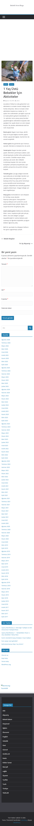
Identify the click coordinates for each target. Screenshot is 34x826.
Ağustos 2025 (6, 368)
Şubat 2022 (5, 480)
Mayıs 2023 (5, 433)
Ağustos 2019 (6, 551)
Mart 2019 (5, 564)
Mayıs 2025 (5, 377)
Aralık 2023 (5, 411)
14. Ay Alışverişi (24, 243)
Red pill (5, 767)
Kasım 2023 (5, 414)
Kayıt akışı (5, 658)
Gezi (4, 745)
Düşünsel (6, 724)
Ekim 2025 (5, 361)
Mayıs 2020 (5, 536)
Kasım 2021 (5, 489)
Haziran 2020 (6, 533)
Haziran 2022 (6, 467)
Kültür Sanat (7, 763)
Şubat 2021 (5, 517)
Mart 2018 (5, 598)
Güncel (5, 750)
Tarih (4, 784)
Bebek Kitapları (9, 239)
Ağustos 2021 (6, 498)
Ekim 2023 (5, 417)
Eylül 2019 (5, 548)
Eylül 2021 (5, 495)
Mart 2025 (5, 383)
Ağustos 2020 (6, 526)
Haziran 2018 (6, 589)
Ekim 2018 (5, 576)
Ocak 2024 (5, 408)
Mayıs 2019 (5, 561)
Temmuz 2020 (6, 529)
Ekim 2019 (5, 545)
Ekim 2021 (5, 492)
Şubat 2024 (5, 405)
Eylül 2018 (5, 579)
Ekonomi (6, 732)
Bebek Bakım (7, 719)
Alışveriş (6, 715)
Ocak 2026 (5, 352)
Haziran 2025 (6, 374)
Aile (4, 711)
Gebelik (5, 741)
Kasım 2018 (5, 573)
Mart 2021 (5, 514)
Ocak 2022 (5, 483)
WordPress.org (6, 664)
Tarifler (5, 780)
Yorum (5, 264)
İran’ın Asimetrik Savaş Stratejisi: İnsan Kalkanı (16, 638)
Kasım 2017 (5, 610)
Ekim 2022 (5, 455)
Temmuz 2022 (6, 464)
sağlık (5, 771)
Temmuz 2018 (6, 585)
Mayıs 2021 (5, 508)
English (5, 737)
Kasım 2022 (5, 452)
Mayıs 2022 (5, 470)
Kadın (5, 758)
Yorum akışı (5, 661)
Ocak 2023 (5, 445)
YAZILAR (11, 84)
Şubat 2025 (5, 386)
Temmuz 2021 (6, 501)
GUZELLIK (6, 754)
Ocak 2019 (5, 567)
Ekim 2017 (5, 613)
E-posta (5, 299)
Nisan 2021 (5, 511)
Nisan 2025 (5, 380)
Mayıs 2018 (5, 592)
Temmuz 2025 (6, 371)
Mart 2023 (5, 439)
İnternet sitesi (6, 308)
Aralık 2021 (5, 486)
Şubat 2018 (5, 601)
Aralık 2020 (5, 523)
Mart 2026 (5, 349)
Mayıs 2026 (5, 346)
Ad (3, 290)
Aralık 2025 (5, 355)
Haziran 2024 (6, 392)
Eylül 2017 (5, 617)
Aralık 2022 (5, 448)
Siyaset (5, 776)
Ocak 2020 (5, 542)
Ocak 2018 (5, 604)
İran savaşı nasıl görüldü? (10, 641)
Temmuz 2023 (6, 427)
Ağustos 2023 (6, 424)
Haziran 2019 (6, 557)
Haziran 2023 (6, 430)
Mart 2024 (5, 402)
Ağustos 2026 (6, 340)
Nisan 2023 (5, 436)
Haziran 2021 (6, 505)
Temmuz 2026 (6, 343)
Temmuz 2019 (6, 554)
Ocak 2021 (5, 520)
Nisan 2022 (5, 473)
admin (18, 100)
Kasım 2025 (5, 358)
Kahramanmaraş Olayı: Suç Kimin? (12, 644)
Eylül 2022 (5, 458)
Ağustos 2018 (6, 582)
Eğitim (5, 84)
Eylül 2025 (5, 364)
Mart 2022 (5, 477)
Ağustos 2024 (6, 389)
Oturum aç (5, 655)
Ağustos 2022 (6, 461)
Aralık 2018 (5, 570)
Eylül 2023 (5, 420)
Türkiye (5, 789)
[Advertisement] (17, 43)
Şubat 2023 (5, 442)
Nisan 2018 (5, 595)
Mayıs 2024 (5, 396)
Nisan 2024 (5, 399)
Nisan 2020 (5, 539)
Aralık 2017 (5, 607)
